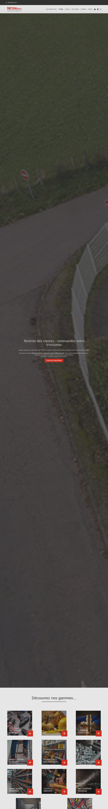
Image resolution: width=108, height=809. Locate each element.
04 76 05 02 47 (12, 2)
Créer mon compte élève (54, 360)
